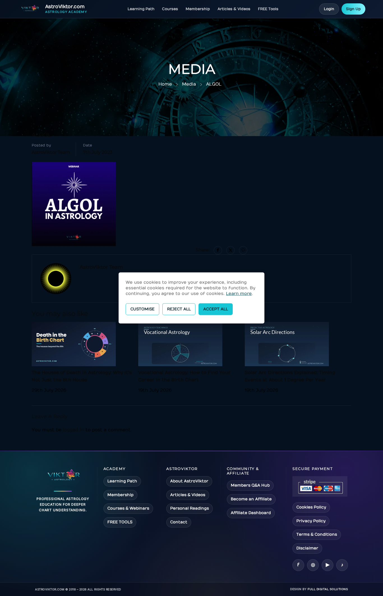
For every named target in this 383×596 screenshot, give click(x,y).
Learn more (239, 293)
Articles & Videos (234, 9)
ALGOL (214, 84)
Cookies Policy (311, 507)
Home (165, 84)
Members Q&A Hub (250, 485)
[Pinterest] (243, 250)
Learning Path (141, 9)
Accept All (215, 309)
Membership (198, 9)
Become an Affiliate (251, 499)
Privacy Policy (311, 521)
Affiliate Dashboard (251, 512)
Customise (142, 309)
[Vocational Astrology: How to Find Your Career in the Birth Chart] (180, 343)
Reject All (179, 309)
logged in (73, 429)
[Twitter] (230, 250)
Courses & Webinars (128, 508)
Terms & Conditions (316, 534)
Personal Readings (189, 508)
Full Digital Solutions (328, 589)
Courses (170, 9)
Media (189, 84)
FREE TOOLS (119, 522)
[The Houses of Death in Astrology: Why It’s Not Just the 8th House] (74, 343)
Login (329, 9)
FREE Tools (268, 9)
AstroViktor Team (51, 152)
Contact (178, 522)
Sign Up (353, 9)
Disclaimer (307, 548)
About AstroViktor (189, 481)
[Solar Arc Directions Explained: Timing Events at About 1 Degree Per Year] (287, 343)
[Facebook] (218, 250)
